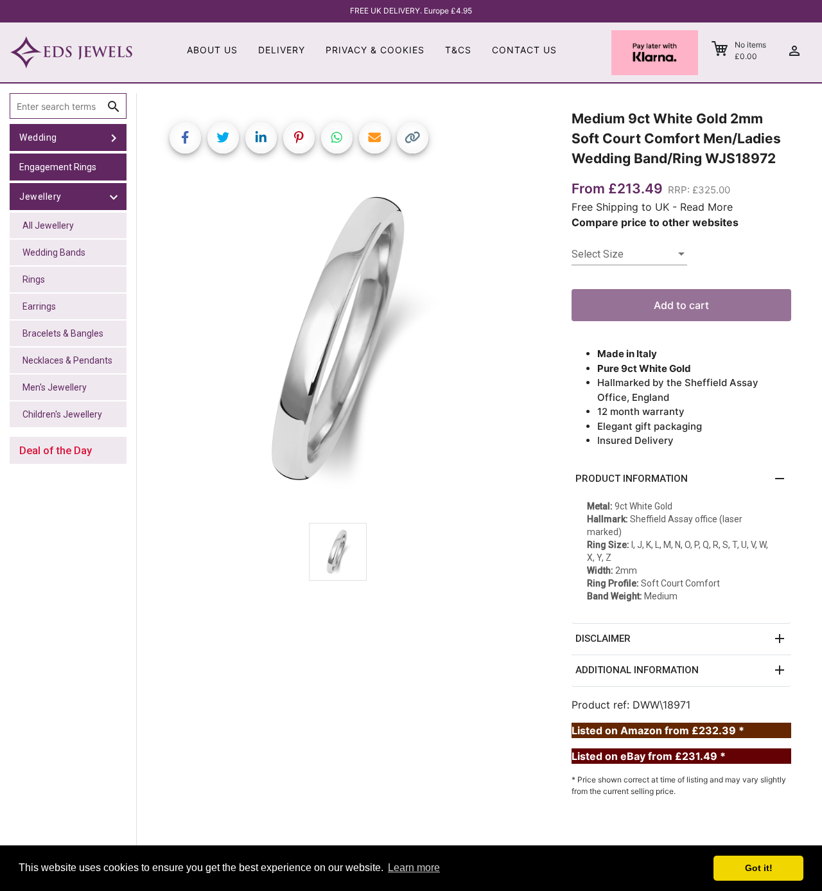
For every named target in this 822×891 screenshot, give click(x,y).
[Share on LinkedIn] (261, 138)
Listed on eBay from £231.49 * (649, 756)
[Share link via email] (374, 138)
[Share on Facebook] (185, 138)
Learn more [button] (414, 867)
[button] (681, 479)
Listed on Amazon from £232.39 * (658, 730)
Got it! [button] (759, 868)
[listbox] (629, 254)
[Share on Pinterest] (299, 138)
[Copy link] (412, 138)
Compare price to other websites (655, 222)
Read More (706, 206)
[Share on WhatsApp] (337, 138)
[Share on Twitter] (223, 138)
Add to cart (681, 305)
